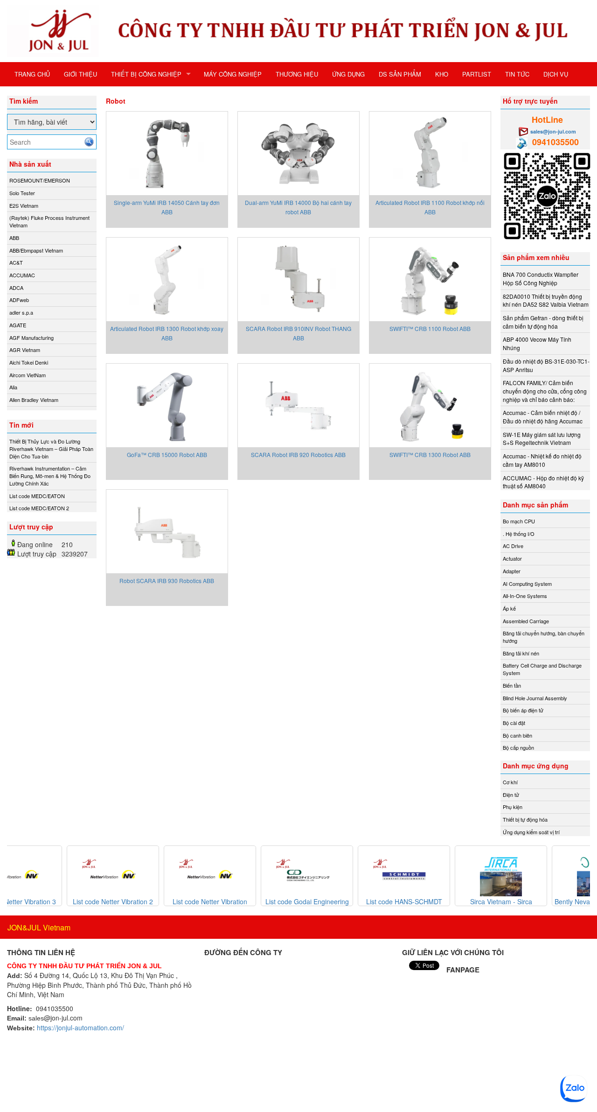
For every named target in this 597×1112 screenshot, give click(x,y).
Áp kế (509, 608)
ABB (14, 237)
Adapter (512, 571)
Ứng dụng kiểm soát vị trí (531, 832)
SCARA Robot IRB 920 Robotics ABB (298, 454)
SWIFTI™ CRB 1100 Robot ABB (430, 328)
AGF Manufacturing (31, 337)
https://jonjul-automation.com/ (80, 1027)
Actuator (512, 558)
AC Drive (513, 545)
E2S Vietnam (23, 205)
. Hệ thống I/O (519, 533)
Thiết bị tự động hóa (525, 819)
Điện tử (511, 794)
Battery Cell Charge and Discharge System (542, 669)
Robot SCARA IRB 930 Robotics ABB (166, 580)
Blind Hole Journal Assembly (535, 698)
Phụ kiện (512, 806)
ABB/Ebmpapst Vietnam (36, 250)
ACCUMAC (22, 275)
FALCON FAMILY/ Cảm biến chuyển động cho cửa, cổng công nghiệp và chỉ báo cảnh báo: (545, 391)
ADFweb (19, 299)
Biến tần (512, 685)
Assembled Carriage (526, 621)
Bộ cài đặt (514, 722)
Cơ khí (510, 782)
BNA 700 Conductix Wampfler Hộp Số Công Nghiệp (540, 278)
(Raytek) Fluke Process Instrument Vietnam (49, 221)
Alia (13, 387)
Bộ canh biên (517, 735)
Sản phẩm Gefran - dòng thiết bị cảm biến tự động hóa (543, 322)
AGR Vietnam (24, 349)
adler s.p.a (21, 312)
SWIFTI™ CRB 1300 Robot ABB (430, 454)
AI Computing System (527, 583)
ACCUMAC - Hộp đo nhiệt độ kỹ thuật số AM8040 (543, 482)
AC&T (16, 262)
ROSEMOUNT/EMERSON (39, 180)
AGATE (17, 325)
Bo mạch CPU (519, 521)
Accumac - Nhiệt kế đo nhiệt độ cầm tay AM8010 (542, 460)
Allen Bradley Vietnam (33, 399)
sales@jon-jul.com (553, 131)
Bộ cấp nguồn (518, 747)
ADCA (16, 287)
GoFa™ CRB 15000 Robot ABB (167, 454)
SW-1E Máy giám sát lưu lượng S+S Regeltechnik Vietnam (542, 438)
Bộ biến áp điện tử (523, 710)
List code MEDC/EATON (37, 496)
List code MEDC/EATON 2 (39, 508)
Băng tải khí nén (521, 653)
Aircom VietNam (27, 375)
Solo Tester (22, 193)
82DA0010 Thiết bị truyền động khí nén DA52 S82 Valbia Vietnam (546, 300)
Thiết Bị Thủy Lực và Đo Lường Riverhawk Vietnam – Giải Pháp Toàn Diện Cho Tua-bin (51, 448)
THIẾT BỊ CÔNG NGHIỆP (146, 74)
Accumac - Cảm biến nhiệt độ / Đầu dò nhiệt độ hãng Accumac (543, 416)
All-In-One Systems (525, 595)
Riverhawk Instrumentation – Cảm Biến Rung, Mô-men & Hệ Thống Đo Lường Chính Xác (49, 475)
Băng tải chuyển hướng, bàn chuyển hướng (543, 636)
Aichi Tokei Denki (28, 362)
